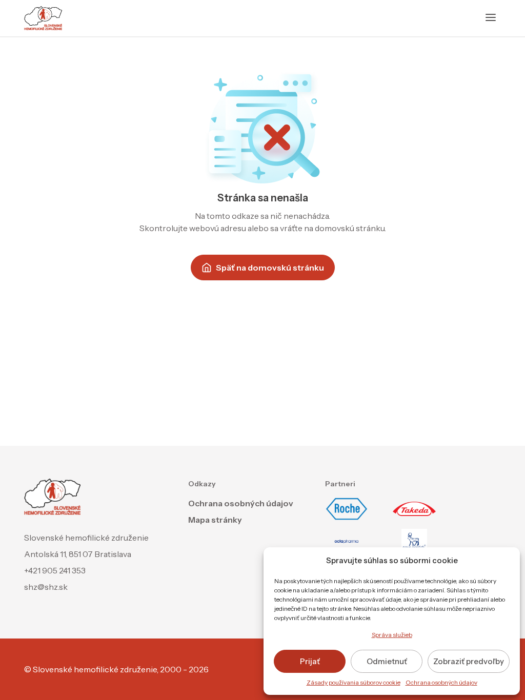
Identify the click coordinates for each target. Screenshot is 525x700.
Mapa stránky (215, 519)
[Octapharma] (346, 541)
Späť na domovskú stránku (270, 267)
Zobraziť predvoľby (468, 661)
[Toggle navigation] (490, 18)
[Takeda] (414, 509)
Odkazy (202, 483)
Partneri (340, 483)
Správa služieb (392, 635)
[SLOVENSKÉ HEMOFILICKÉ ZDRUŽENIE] (43, 18)
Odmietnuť (387, 661)
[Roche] (346, 509)
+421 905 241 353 (55, 570)
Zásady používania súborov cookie (353, 682)
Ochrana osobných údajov (441, 682)
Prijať (310, 661)
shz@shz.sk (46, 587)
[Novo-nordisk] (414, 541)
